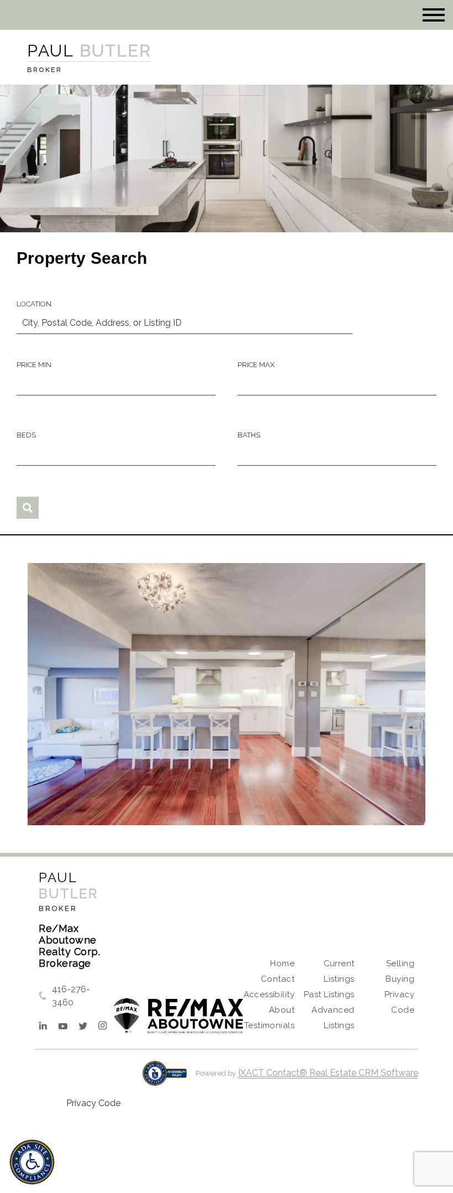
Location (34, 304)
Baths (249, 435)
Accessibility (269, 994)
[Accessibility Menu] (32, 1162)
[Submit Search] (28, 508)
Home (282, 963)
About (281, 1010)
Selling (400, 963)
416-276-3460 (71, 996)
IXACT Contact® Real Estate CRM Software (328, 1072)
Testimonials (269, 1025)
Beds (26, 435)
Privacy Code (93, 1103)
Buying (400, 979)
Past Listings (329, 994)
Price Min (34, 365)
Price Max (256, 365)
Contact (277, 979)
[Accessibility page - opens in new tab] (165, 1079)
